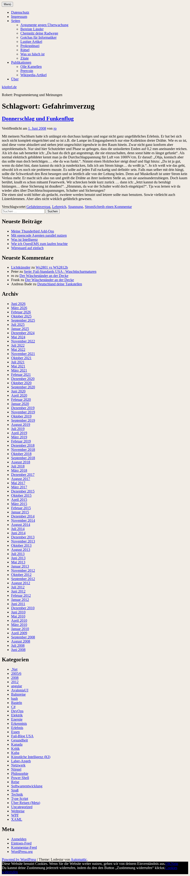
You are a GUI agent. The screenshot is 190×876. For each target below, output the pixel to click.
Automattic (79, 859)
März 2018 (19, 470)
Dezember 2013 (23, 537)
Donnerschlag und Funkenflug (38, 119)
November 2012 (23, 570)
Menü (7, 4)
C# (13, 707)
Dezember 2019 (23, 408)
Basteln (16, 703)
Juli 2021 (18, 362)
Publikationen (21, 62)
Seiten (15, 21)
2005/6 (16, 673)
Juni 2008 (18, 650)
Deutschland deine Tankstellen (59, 284)
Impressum (19, 17)
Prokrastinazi (29, 46)
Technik (17, 794)
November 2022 (23, 341)
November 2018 (23, 450)
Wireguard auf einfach (27, 248)
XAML (16, 819)
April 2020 (19, 395)
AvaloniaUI (19, 690)
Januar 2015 (20, 512)
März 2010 (19, 625)
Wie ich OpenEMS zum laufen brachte (39, 244)
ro (55, 128)
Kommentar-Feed (24, 847)
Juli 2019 (18, 429)
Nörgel (16, 769)
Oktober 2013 (21, 545)
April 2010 (19, 620)
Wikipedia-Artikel (33, 75)
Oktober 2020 (21, 383)
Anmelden (18, 839)
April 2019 (19, 433)
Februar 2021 (21, 375)
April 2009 (19, 633)
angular (16, 686)
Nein (174, 864)
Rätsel (24, 50)
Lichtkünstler (20, 267)
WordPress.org (22, 852)
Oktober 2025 (21, 316)
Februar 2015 (21, 508)
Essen (15, 732)
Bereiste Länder (32, 29)
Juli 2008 (18, 645)
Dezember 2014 (23, 516)
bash (14, 698)
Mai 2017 (18, 483)
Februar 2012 (21, 595)
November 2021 (23, 354)
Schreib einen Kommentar (113, 207)
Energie (16, 719)
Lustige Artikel (31, 42)
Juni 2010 (18, 612)
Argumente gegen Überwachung (44, 25)
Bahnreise (18, 694)
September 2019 (23, 420)
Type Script (19, 799)
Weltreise (18, 811)
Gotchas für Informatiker (38, 37)
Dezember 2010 (23, 608)
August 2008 (20, 641)
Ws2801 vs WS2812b (52, 267)
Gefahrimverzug (38, 207)
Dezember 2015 (23, 491)
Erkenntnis (19, 723)
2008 (15, 678)
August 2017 (20, 479)
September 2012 (23, 579)
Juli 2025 (18, 325)
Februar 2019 (21, 441)
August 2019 (20, 425)
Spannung (75, 207)
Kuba (15, 753)
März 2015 (19, 504)
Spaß (15, 790)
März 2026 (19, 308)
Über (15, 79)
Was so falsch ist (32, 54)
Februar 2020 (21, 400)
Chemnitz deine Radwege (39, 33)
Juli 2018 (18, 466)
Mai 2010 (18, 616)
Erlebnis (17, 728)
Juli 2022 (18, 345)
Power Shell (20, 778)
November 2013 (23, 541)
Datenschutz (20, 12)
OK (168, 864)
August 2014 (20, 525)
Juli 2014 (18, 529)
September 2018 (23, 458)
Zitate (24, 58)
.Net (14, 669)
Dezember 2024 (23, 333)
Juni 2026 (18, 304)
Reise (15, 782)
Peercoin (26, 71)
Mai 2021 (18, 366)
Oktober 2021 (21, 358)
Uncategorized (21, 807)
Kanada (16, 744)
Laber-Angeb (21, 761)
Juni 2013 (18, 558)
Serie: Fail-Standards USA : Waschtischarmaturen (60, 271)
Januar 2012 (20, 600)
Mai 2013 (18, 562)
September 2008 (23, 637)
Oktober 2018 (21, 454)
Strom (89, 207)
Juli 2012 (18, 587)
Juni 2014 (18, 533)
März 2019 (19, 437)
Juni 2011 (18, 604)
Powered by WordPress (19, 859)
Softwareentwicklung (26, 786)
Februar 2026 (21, 312)
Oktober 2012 (21, 575)
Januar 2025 (20, 329)
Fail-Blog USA (22, 736)
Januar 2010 (20, 629)
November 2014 (23, 520)
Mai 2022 (18, 350)
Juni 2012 (18, 591)
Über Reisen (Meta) (25, 803)
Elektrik (17, 715)
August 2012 (20, 583)
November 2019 (23, 412)
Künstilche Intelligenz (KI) (30, 757)
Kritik (15, 748)
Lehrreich (59, 207)
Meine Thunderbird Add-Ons (32, 231)
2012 (15, 682)
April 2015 (19, 500)
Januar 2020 (20, 404)
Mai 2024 (18, 337)
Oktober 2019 (21, 416)
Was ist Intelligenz (24, 240)
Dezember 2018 (23, 445)
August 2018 (20, 462)
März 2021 (19, 370)
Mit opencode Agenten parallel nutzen (39, 235)
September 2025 (23, 320)
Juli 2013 (18, 554)
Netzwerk (18, 765)
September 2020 (23, 387)
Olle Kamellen (31, 67)
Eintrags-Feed (21, 843)
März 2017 (19, 487)
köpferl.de (9, 87)
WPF (15, 815)
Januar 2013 (20, 566)
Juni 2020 (18, 391)
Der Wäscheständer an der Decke (43, 276)
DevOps (17, 711)
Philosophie (19, 774)
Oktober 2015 (21, 495)
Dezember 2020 (23, 379)
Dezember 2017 (23, 475)
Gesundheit (19, 740)
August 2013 (20, 550)
